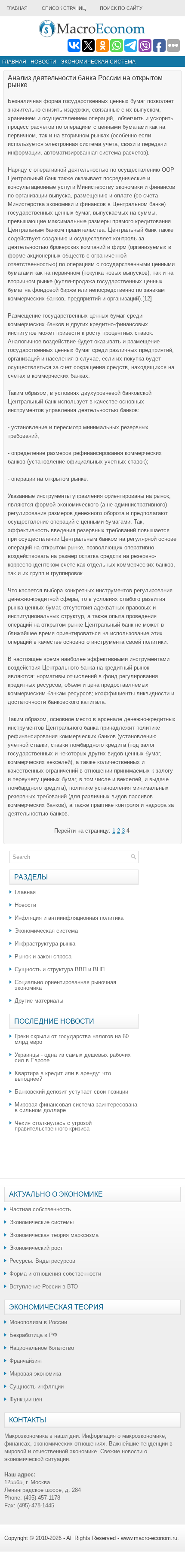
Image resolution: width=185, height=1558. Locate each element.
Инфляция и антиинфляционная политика (69, 918)
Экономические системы (41, 1222)
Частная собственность (40, 1209)
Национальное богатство (41, 1348)
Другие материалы (39, 1000)
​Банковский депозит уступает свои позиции (71, 1091)
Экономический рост (36, 1248)
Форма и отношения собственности (55, 1273)
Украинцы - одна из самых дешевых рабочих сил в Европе (73, 1058)
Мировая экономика (35, 1373)
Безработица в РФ (33, 1335)
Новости (43, 62)
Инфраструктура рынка (45, 943)
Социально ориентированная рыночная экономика (65, 985)
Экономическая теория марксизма (54, 1235)
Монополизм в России (38, 1322)
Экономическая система (98, 62)
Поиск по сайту (121, 8)
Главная (17, 8)
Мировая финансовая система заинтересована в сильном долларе (76, 1107)
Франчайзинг (26, 1361)
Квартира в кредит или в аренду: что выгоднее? (63, 1076)
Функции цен (25, 1399)
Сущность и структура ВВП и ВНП (60, 969)
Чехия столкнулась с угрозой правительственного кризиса (53, 1126)
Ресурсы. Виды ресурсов (42, 1261)
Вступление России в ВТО (43, 1286)
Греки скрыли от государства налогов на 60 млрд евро (72, 1039)
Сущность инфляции (36, 1386)
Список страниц (64, 8)
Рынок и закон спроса (43, 956)
